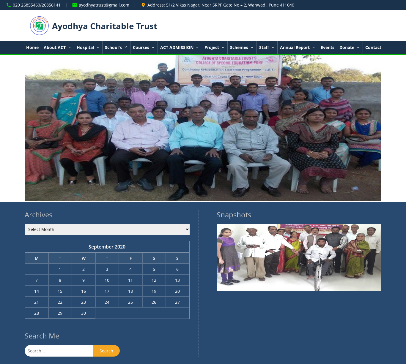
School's (114, 47)
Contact (373, 47)
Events (327, 47)
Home (32, 47)
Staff (264, 47)
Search (106, 351)
